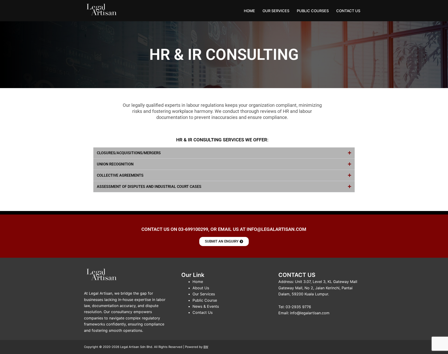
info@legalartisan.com (309, 313)
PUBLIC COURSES (313, 10)
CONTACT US (348, 10)
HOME (249, 10)
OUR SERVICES (275, 10)
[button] (224, 153)
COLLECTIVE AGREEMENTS (120, 175)
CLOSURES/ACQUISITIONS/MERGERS (129, 153)
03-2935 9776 (298, 306)
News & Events (205, 306)
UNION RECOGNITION (115, 164)
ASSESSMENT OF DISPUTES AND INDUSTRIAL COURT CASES (149, 186)
